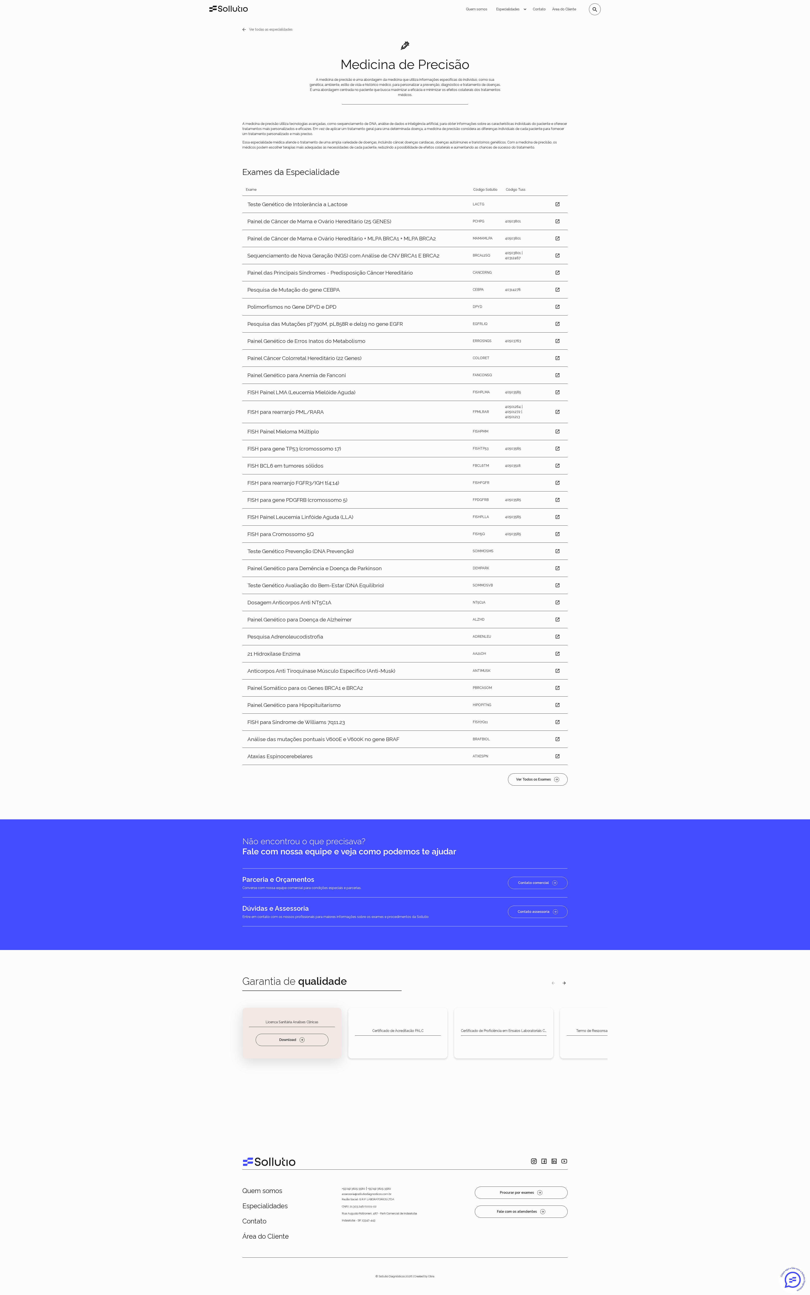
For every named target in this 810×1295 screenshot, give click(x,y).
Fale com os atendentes (517, 1212)
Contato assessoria (533, 912)
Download (287, 1040)
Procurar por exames (517, 1193)
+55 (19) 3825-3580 (353, 1188)
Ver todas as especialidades (271, 29)
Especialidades (265, 1206)
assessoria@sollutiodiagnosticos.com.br (367, 1194)
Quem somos (476, 9)
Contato (539, 9)
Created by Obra (424, 1276)
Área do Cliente (564, 9)
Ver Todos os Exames (533, 779)
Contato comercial (533, 883)
